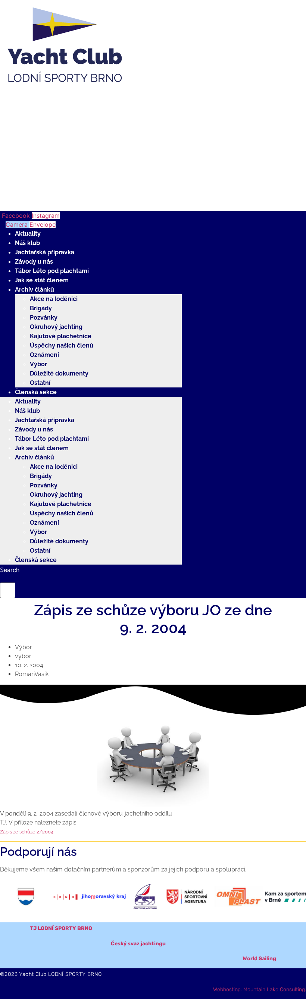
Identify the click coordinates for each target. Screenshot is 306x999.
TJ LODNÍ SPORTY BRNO (61, 928)
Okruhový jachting (56, 326)
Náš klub (27, 242)
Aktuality (28, 233)
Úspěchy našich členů (61, 345)
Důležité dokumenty (59, 373)
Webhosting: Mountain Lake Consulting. (259, 989)
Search (9, 570)
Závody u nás (34, 261)
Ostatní (40, 382)
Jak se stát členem (42, 280)
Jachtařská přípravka (44, 252)
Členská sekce (36, 392)
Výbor (38, 364)
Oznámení (44, 354)
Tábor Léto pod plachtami (52, 270)
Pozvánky (43, 317)
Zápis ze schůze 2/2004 (26, 832)
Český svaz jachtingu (138, 943)
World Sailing (259, 958)
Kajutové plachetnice (60, 336)
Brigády (41, 308)
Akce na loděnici (54, 298)
